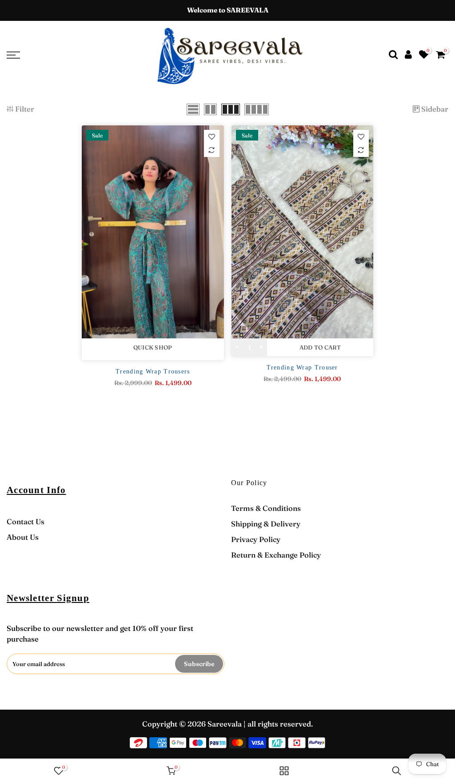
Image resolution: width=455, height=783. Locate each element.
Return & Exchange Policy (276, 554)
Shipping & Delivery (265, 523)
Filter (24, 108)
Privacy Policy (255, 539)
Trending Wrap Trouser (302, 367)
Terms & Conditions (266, 508)
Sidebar (434, 108)
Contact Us (25, 521)
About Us (23, 537)
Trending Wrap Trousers (153, 371)
